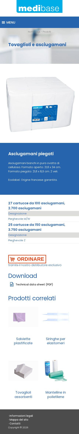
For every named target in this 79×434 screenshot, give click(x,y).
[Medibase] (39, 8)
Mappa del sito (19, 419)
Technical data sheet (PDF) (34, 284)
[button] (10, 22)
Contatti (15, 423)
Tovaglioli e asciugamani (37, 45)
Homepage (34, 31)
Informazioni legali (21, 416)
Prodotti (47, 31)
